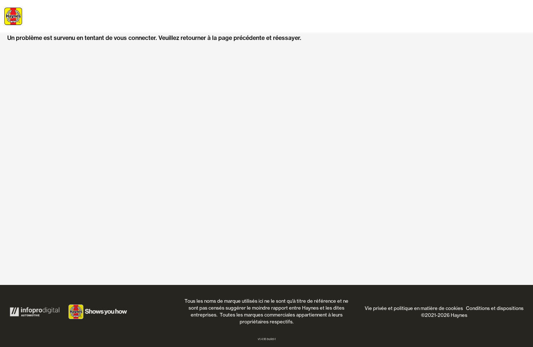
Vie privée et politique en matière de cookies (414, 308)
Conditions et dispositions (495, 308)
